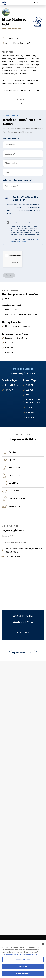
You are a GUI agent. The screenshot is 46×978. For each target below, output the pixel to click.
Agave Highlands (13, 556)
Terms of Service (21, 241)
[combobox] (23, 172)
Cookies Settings (23, 959)
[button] (23, 186)
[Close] (43, 944)
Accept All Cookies (23, 973)
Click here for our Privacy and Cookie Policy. (20, 954)
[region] (23, 959)
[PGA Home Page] (4, 3)
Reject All (23, 966)
